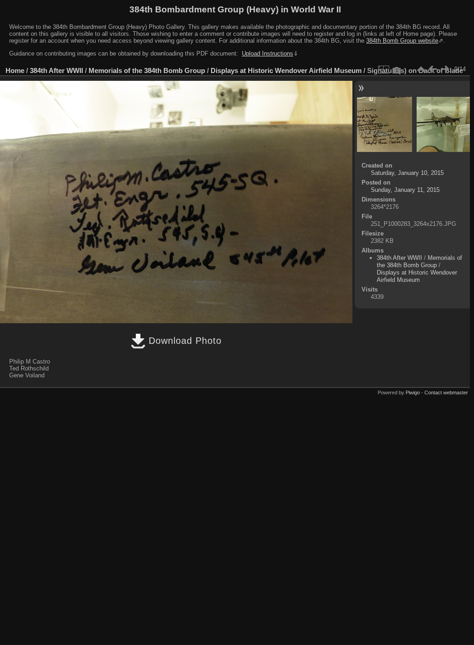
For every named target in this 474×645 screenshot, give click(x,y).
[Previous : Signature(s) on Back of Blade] (433, 69)
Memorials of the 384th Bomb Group (147, 70)
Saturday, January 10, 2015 (407, 172)
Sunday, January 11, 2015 (405, 189)
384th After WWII (56, 70)
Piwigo (413, 392)
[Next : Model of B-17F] (445, 69)
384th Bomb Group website (402, 40)
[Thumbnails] (421, 69)
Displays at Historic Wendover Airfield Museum (286, 70)
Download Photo (183, 341)
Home (15, 70)
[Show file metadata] (397, 69)
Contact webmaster (446, 392)
